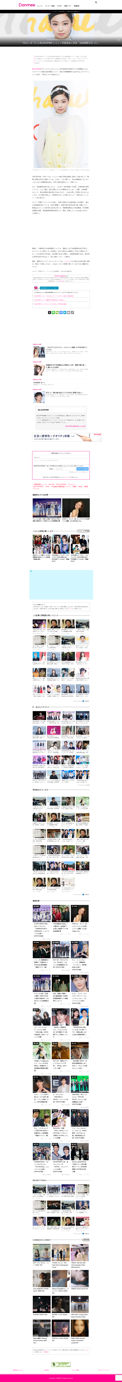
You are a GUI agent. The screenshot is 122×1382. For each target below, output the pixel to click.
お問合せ (46, 1370)
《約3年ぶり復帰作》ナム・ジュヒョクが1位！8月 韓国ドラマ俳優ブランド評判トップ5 (60, 1032)
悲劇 (74, 486)
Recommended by (77, 701)
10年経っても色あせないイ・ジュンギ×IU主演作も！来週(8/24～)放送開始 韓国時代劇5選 (41, 1065)
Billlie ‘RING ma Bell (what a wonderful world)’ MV (78, 1340)
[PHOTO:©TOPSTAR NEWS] (42, 913)
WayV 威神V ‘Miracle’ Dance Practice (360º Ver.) (40, 1340)
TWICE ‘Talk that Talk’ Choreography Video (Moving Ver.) (78, 1265)
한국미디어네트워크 (60, 276)
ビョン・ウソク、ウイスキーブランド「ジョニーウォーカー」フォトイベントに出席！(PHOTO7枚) (79, 998)
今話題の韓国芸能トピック (61, 486)
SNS (47, 486)
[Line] (53, 313)
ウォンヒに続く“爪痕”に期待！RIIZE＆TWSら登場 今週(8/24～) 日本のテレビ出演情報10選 (41, 998)
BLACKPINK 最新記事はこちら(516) (75, 426)
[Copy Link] (72, 313)
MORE (85, 1240)
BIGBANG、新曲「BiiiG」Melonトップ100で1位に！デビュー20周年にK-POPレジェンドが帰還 (60, 1133)
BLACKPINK (36, 69)
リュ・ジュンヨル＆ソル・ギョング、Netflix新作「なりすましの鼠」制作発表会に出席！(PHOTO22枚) (79, 1133)
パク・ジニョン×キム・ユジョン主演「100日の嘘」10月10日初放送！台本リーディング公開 (41, 1032)
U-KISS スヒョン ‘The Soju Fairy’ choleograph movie (60, 1265)
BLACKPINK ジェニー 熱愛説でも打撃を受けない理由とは (49, 300)
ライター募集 (75, 1370)
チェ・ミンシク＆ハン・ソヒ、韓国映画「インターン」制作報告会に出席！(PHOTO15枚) (79, 964)
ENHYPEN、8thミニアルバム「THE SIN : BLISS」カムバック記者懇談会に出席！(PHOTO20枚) (79, 1099)
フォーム (61, 281)
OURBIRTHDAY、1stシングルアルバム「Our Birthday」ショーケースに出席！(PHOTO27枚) (41, 1166)
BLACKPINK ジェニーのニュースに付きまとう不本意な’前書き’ (51, 304)
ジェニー (67, 261)
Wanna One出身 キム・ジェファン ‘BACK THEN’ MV (60, 1291)
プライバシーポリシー (104, 1370)
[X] (49, 313)
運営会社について (18, 1370)
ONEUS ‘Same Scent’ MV (79, 1289)
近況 (80, 486)
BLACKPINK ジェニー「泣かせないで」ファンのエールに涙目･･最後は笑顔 (54, 296)
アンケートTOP (82, 531)
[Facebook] (61, 313)
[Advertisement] (61, 231)
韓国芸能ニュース (41, 484)
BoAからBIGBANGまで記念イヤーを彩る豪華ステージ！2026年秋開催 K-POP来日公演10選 (79, 1166)
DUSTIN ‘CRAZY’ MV (40, 1314)
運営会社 (46, 1352)
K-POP (119, 39)
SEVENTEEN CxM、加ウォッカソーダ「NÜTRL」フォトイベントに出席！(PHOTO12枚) (60, 1166)
